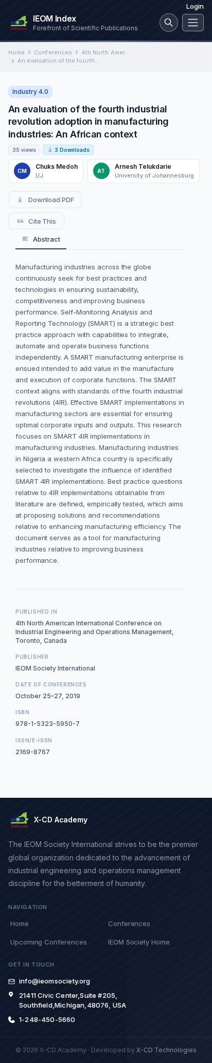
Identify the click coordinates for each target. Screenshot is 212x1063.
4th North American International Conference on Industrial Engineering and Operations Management (106, 52)
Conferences (53, 52)
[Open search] (169, 22)
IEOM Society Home (139, 942)
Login (195, 6)
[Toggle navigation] (193, 22)
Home (16, 52)
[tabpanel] (99, 413)
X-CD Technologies (166, 1050)
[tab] (40, 239)
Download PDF (51, 199)
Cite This (42, 221)
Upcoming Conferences (48, 942)
